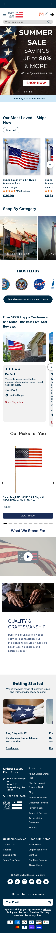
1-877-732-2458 (16, 796)
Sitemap (33, 827)
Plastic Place (35, 865)
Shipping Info (9, 854)
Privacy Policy (36, 807)
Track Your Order (11, 860)
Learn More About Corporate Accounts (28, 299)
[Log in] (46, 14)
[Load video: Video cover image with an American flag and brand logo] (28, 556)
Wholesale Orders (38, 797)
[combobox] (24, 22)
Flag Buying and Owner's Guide (37, 785)
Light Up (33, 854)
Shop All (11, 130)
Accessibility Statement (35, 820)
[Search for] (49, 22)
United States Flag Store (32, 875)
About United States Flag (39, 775)
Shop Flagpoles (14, 402)
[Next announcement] (52, 4)
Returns (7, 849)
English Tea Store (38, 849)
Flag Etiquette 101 (16, 733)
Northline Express (38, 860)
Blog (31, 792)
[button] (4, 14)
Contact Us (9, 844)
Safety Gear (35, 844)
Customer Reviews (38, 802)
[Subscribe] (49, 902)
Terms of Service (38, 813)
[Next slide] (51, 366)
